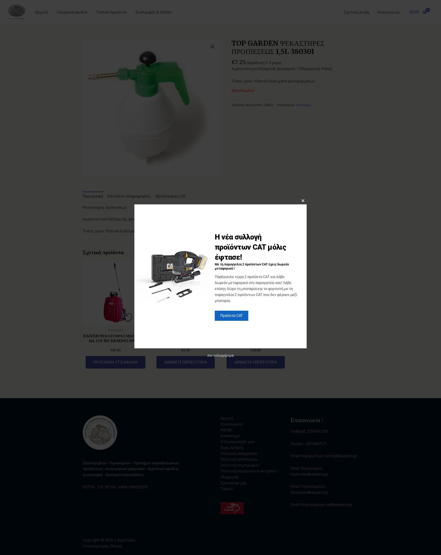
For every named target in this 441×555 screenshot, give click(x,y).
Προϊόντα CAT (231, 315)
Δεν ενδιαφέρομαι (220, 355)
